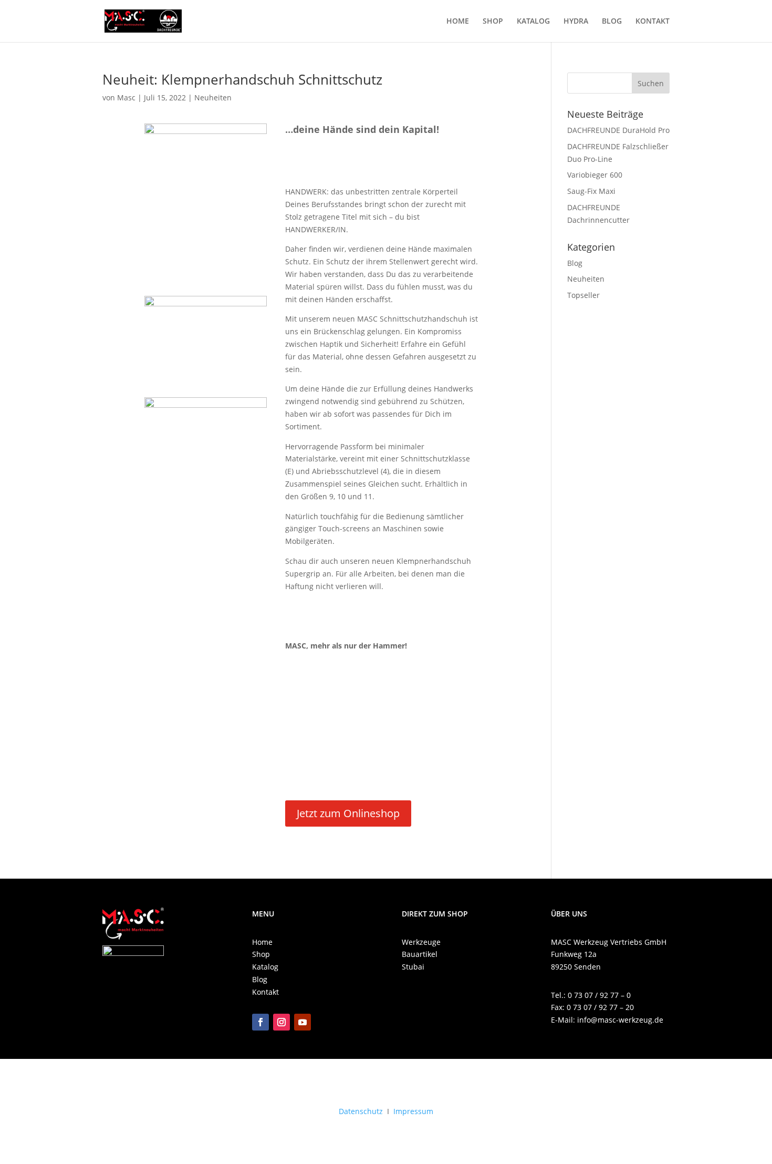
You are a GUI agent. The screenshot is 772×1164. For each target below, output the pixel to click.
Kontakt (265, 992)
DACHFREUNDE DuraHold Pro (618, 130)
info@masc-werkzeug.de (620, 1020)
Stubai (413, 967)
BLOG (612, 21)
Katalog (265, 967)
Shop (261, 954)
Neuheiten (213, 97)
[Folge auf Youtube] (302, 1022)
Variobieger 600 (594, 175)
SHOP (493, 21)
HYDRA (576, 21)
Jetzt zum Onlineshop (348, 813)
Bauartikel (419, 954)
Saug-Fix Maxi (591, 191)
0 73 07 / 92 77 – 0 (599, 995)
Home (262, 942)
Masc (126, 97)
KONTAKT (652, 21)
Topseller (583, 295)
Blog (574, 263)
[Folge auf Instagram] (281, 1022)
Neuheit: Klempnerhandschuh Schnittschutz (242, 79)
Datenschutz (361, 1111)
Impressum (413, 1111)
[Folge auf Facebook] (260, 1022)
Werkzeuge (421, 942)
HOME (457, 21)
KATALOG (533, 21)
